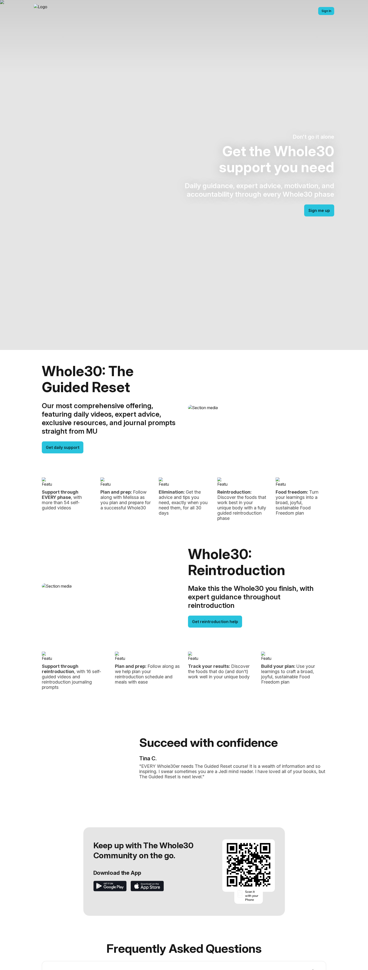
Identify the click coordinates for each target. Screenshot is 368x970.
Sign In (326, 11)
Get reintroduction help (215, 621)
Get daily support (62, 447)
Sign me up (319, 210)
